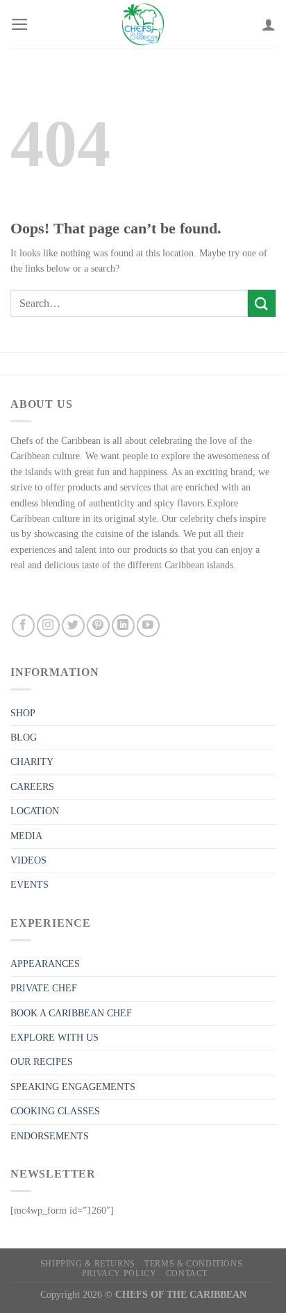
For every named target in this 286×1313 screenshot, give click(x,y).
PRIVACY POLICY (119, 1273)
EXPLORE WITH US (54, 1037)
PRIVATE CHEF (43, 988)
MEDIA (26, 836)
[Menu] (19, 24)
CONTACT (187, 1273)
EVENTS (29, 885)
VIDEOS (28, 860)
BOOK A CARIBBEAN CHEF (71, 1013)
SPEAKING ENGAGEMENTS (72, 1087)
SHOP (22, 713)
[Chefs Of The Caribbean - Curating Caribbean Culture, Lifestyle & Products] (143, 24)
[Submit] (262, 303)
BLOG (23, 737)
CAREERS (32, 787)
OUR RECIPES (41, 1062)
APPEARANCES (45, 964)
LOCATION (34, 811)
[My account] (269, 24)
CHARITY (31, 762)
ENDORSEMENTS (49, 1136)
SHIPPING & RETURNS (87, 1264)
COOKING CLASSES (55, 1111)
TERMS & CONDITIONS (193, 1264)
